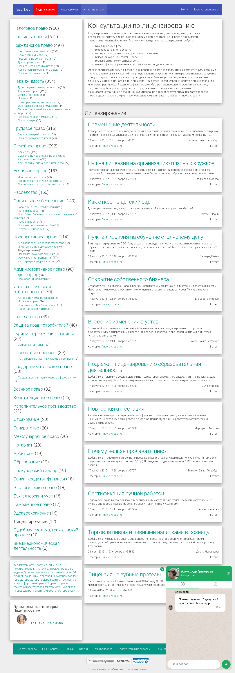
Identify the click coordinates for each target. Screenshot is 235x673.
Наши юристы (69, 9)
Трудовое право (29, 128)
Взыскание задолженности (34, 51)
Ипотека (23, 98)
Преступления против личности (37, 180)
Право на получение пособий (36, 225)
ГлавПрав (23, 9)
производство (22, 590)
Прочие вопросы (30, 36)
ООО (65, 565)
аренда (19, 579)
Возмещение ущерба (30, 55)
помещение (32, 576)
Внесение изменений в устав (123, 321)
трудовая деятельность (46, 587)
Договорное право (29, 62)
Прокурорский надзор (35, 470)
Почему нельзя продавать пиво (127, 451)
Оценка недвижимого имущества (38, 105)
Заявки (69, 649)
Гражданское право (33, 45)
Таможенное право (33, 504)
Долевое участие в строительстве (38, 87)
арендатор (31, 579)
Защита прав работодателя (34, 138)
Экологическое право (35, 487)
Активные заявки (93, 9)
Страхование (26, 419)
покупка (19, 568)
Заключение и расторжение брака (39, 155)
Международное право (36, 436)
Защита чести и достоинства (35, 66)
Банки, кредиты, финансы (39, 479)
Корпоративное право (35, 236)
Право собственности (31, 73)
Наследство (25, 192)
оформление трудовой (36, 583)
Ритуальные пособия (31, 229)
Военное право (28, 389)
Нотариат (23, 445)
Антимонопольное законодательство (41, 243)
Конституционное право (38, 397)
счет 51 (71, 572)
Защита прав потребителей (41, 325)
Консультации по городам (134, 649)
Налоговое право (31, 28)
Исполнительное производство (45, 406)
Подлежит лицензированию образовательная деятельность (144, 367)
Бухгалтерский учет (33, 496)
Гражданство (27, 316)
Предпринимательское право (43, 366)
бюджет (18, 576)
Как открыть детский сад (119, 202)
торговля (46, 576)
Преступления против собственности (41, 184)
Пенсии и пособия (29, 210)
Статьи (83, 649)
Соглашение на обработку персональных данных (117, 669)
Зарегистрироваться (206, 9)
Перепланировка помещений (35, 116)
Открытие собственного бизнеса (128, 279)
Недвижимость (29, 81)
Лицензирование (112, 145)
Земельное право (28, 94)
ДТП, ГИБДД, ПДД (28, 275)
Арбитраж (24, 453)
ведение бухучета (24, 572)
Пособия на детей (28, 221)
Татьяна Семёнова (46, 623)
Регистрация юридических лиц (36, 261)
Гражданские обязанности (34, 58)
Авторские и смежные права (35, 297)
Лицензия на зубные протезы (124, 574)
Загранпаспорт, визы (31, 344)
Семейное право (30, 146)
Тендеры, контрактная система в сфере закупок (47, 377)
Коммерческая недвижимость (36, 102)
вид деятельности (24, 565)
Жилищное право (28, 91)
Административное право (39, 269)
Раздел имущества (29, 159)
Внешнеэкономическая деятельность (37, 546)
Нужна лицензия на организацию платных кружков (151, 163)
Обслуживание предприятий (35, 257)
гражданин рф (22, 587)
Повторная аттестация (116, 408)
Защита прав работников (33, 134)
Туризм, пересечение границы (44, 333)
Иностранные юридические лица (38, 246)
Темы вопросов (103, 649)
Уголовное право (31, 170)
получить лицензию (49, 565)
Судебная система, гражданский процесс (46, 532)
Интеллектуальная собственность (32, 289)
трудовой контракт (51, 579)
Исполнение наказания (32, 177)
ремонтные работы (44, 590)
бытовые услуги (67, 590)
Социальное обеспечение (39, 200)
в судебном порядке (65, 576)
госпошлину (32, 568)
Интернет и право (28, 301)
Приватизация (27, 120)
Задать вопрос (45, 9)
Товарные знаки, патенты (33, 308)
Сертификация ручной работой (126, 493)
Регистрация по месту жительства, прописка (45, 358)
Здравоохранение (31, 513)
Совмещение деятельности (122, 124)
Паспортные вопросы (35, 352)
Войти (184, 9)
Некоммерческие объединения (36, 254)
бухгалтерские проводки (57, 568)
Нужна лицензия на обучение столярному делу (145, 237)
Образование (27, 461)
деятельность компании (51, 572)
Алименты (24, 152)
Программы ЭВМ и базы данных (37, 305)
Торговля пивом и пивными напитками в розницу (148, 532)
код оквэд (69, 587)
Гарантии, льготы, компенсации (37, 207)
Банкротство (26, 428)
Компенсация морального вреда (38, 69)
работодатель (59, 583)
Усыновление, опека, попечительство (41, 163)
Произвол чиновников (32, 278)
